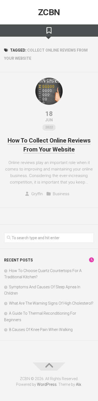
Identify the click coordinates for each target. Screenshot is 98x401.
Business (61, 193)
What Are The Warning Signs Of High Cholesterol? (51, 303)
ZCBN (49, 12)
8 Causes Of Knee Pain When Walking (41, 329)
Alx (78, 384)
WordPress (47, 384)
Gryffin (37, 193)
